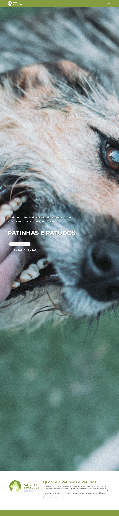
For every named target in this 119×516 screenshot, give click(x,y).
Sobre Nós (53, 497)
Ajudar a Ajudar (25, 250)
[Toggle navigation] (108, 3)
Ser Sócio (20, 244)
